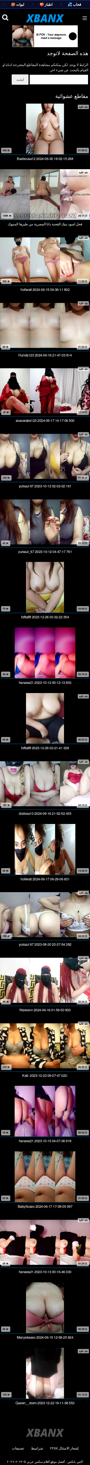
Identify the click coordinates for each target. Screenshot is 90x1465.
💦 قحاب (74, 4)
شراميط (37, 1448)
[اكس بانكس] (45, 18)
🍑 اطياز (46, 4)
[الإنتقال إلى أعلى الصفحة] (82, 1455)
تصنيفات (18, 1448)
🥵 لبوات (17, 4)
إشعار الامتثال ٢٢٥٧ (64, 1448)
